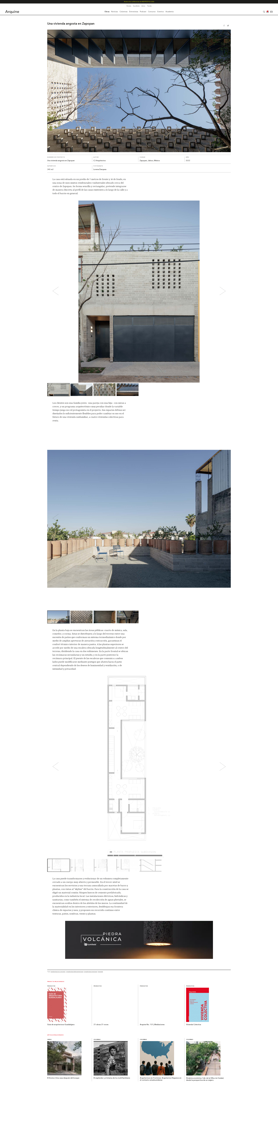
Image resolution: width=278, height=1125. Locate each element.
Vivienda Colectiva (193, 1025)
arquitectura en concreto (58, 971)
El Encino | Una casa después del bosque (63, 1078)
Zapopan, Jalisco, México (150, 161)
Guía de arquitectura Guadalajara (60, 1025)
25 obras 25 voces (101, 1025)
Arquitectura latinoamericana (74, 971)
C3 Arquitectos (99, 161)
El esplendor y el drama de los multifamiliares (112, 1078)
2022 (188, 161)
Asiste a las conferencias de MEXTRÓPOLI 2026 (139, 1)
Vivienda (100, 971)
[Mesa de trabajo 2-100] (139, 958)
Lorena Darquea (99, 169)
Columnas (97, 1039)
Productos (51, 986)
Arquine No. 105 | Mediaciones (152, 1025)
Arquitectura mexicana (90, 971)
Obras (49, 1039)
